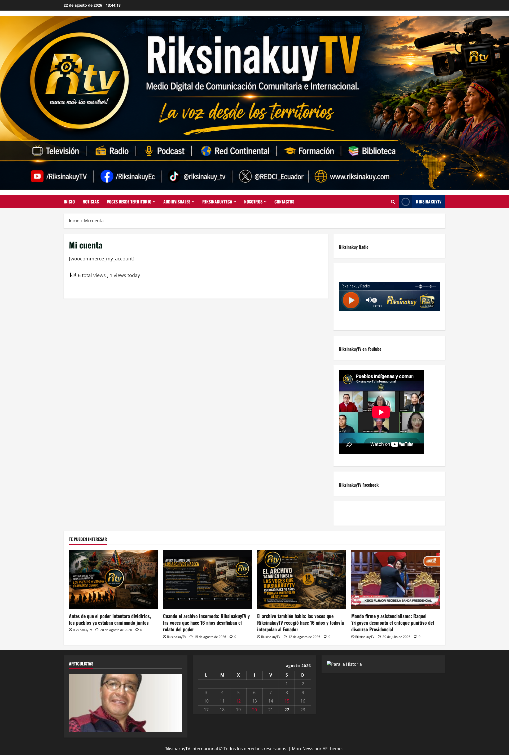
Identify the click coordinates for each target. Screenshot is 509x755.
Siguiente (175, 702)
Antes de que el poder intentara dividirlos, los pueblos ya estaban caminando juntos (110, 619)
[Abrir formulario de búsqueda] (393, 202)
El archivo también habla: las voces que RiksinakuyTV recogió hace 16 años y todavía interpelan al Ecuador (300, 622)
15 (286, 701)
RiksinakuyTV (428, 201)
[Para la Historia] (344, 664)
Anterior (76, 702)
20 (254, 710)
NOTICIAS (91, 201)
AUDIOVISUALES (176, 201)
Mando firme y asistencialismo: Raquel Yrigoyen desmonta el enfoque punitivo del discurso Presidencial (392, 622)
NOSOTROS (253, 201)
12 (238, 701)
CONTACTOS (284, 201)
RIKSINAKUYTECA (217, 201)
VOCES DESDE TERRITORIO (129, 201)
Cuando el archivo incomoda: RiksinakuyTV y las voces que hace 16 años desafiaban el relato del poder (206, 622)
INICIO (69, 201)
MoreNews (302, 749)
